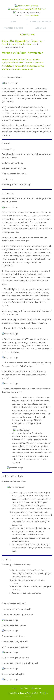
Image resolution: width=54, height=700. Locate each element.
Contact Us (27, 34)
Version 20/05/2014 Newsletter (29, 66)
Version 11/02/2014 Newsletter (21, 61)
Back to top (36, 688)
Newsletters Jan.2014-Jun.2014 (16, 44)
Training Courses (13, 28)
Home (13, 22)
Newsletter (37, 41)
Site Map (24, 688)
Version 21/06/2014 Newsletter (17, 69)
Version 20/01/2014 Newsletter (16, 59)
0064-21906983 (32, 15)
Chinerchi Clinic (22, 41)
